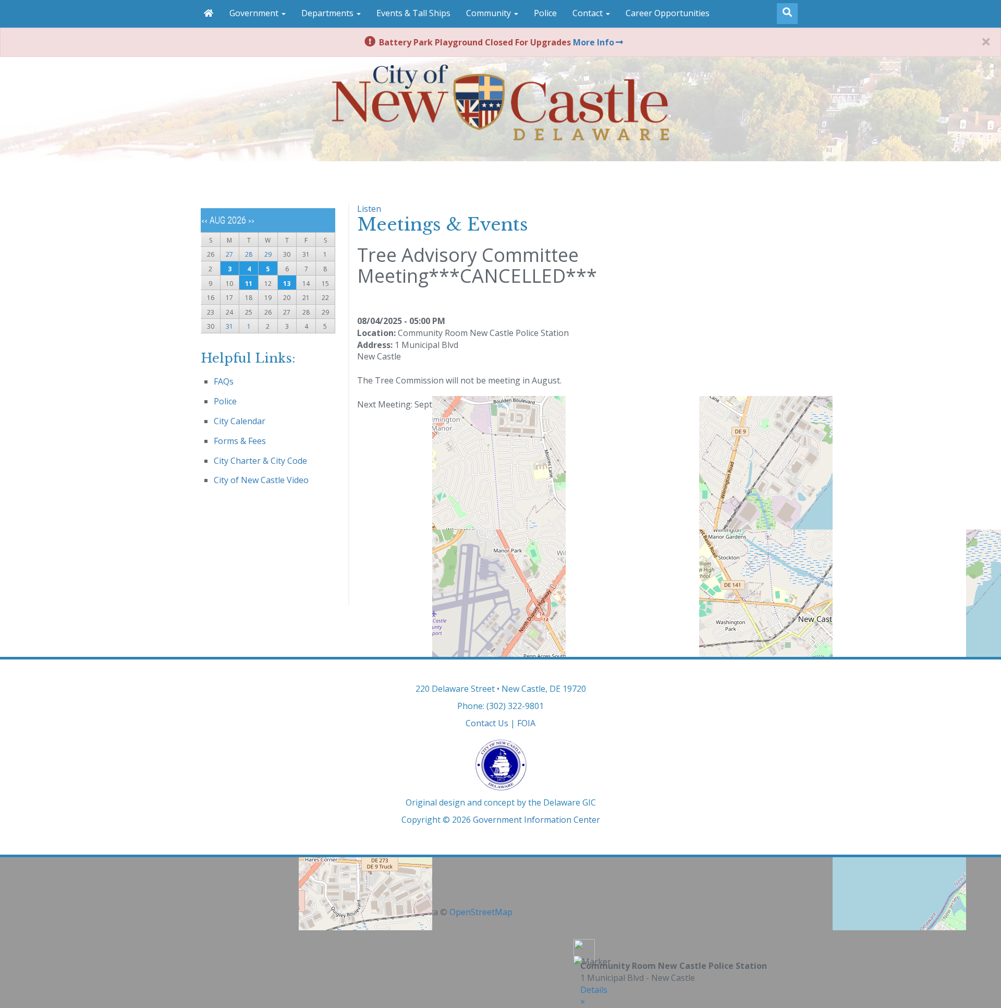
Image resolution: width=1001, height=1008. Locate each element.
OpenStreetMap (480, 912)
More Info (593, 42)
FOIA (526, 723)
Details (593, 989)
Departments (328, 13)
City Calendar (239, 421)
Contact (588, 13)
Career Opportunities (668, 13)
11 (248, 283)
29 (268, 254)
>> (251, 221)
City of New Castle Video (261, 480)
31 (229, 326)
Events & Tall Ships (413, 13)
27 (229, 254)
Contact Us (487, 723)
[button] (582, 1001)
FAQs (224, 381)
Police (545, 13)
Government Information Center (536, 819)
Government (254, 13)
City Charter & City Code (260, 460)
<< (204, 221)
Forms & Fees (240, 441)
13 (286, 283)
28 (248, 254)
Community (489, 13)
